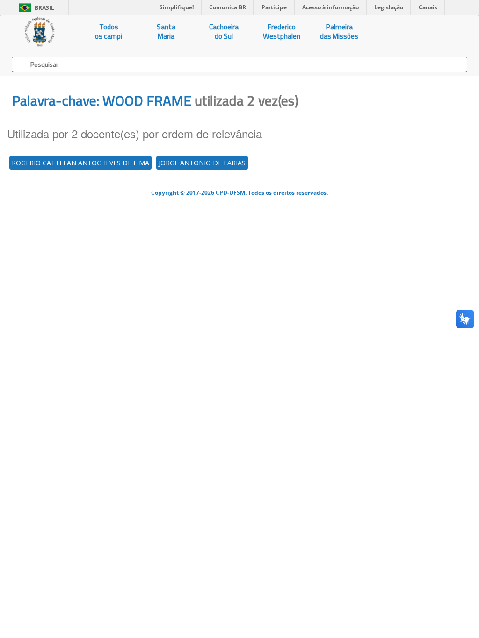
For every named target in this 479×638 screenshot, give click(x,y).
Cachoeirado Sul (224, 31)
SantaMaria (166, 31)
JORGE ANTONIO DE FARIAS (202, 162)
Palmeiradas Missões (339, 31)
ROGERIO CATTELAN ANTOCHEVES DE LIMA (80, 162)
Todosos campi (108, 31)
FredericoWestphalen (281, 31)
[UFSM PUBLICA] (40, 31)
